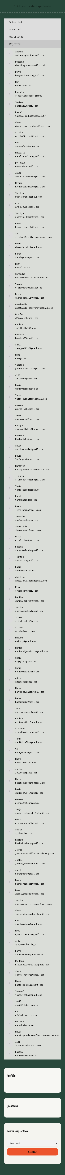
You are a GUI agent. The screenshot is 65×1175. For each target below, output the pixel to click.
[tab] (32, 22)
